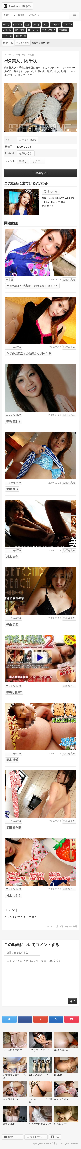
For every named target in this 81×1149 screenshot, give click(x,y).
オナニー (37, 161)
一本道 (9, 279)
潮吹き (36, 24)
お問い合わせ (14, 1137)
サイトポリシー (37, 1137)
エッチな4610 (27, 139)
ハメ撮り (55, 24)
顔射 (27, 24)
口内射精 (17, 24)
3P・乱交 (19, 30)
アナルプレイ (48, 30)
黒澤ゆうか (25, 153)
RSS (57, 1137)
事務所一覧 (20, 36)
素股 (45, 24)
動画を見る (42, 173)
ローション (33, 30)
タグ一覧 (7, 36)
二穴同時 (63, 30)
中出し (6, 24)
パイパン (7, 30)
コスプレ (67, 24)
